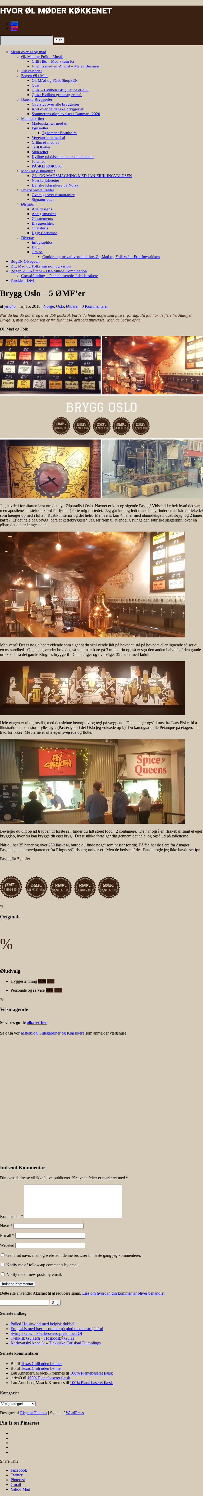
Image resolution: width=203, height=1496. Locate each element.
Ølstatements (42, 218)
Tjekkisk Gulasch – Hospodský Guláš (42, 1338)
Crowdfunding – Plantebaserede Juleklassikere (59, 276)
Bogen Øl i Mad (34, 76)
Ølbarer (72, 306)
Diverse (27, 237)
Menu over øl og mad (28, 52)
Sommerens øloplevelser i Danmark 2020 (66, 114)
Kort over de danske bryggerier (58, 109)
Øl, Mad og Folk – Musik (42, 57)
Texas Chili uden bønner (41, 1363)
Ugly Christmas (44, 233)
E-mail (7, 1235)
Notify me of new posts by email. (34, 1274)
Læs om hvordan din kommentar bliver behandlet (123, 1293)
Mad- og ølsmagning (38, 171)
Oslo (60, 306)
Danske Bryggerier (36, 99)
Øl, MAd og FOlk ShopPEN (55, 80)
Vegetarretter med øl (48, 137)
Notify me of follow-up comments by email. (43, 1265)
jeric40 (10, 306)
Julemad (38, 161)
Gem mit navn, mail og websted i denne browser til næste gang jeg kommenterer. (73, 1255)
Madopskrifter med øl (49, 123)
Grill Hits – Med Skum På (53, 61)
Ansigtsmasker (44, 214)
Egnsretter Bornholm (59, 133)
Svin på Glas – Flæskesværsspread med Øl (46, 1333)
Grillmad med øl (45, 142)
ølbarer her (37, 1022)
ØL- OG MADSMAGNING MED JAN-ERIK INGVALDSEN (82, 176)
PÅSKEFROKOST (47, 166)
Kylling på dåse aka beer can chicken (63, 157)
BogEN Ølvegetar (25, 261)
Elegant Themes (33, 1413)
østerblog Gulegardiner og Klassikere (53, 1033)
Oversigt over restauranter (53, 195)
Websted (7, 1245)
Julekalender (31, 71)
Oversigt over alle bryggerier (55, 104)
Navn (6, 1225)
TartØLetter (41, 147)
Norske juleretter (45, 180)
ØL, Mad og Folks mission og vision (41, 266)
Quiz (36, 85)
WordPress (75, 1413)
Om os (37, 252)
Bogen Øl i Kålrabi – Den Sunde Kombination (49, 271)
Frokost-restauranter (37, 190)
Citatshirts (40, 228)
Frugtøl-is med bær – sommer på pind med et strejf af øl (57, 1328)
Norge (48, 306)
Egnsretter (40, 128)
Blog (36, 247)
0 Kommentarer (95, 306)
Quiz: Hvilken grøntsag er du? (57, 95)
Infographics (42, 242)
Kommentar (11, 1216)
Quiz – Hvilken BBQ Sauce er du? (60, 90)
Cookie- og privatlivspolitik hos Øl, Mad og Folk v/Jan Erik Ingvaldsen (101, 257)
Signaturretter (43, 199)
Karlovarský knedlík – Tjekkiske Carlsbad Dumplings (56, 1343)
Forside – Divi (22, 280)
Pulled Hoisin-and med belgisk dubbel (42, 1324)
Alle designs (42, 209)
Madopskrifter (32, 118)
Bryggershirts (43, 223)
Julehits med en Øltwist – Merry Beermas (66, 66)
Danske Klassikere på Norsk (55, 185)
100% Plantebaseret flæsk (91, 1373)
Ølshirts (27, 204)
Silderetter (40, 152)
